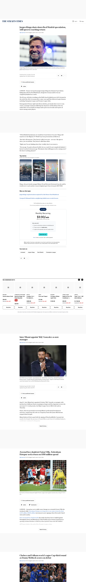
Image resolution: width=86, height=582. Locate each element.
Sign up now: (22, 32)
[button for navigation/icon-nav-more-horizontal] (65, 75)
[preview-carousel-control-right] (64, 170)
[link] (12, 21)
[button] (75, 21)
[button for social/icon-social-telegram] (58, 75)
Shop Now (8, 307)
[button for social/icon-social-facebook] (61, 75)
